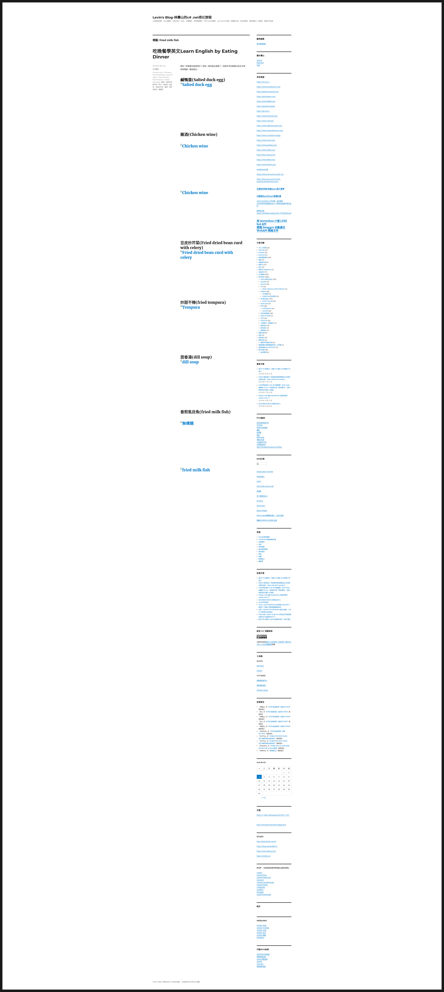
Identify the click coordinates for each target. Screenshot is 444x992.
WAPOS (259, 964)
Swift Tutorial (267, 301)
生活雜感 (156, 69)
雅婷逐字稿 (261, 211)
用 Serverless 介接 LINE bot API (272, 222)
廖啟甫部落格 (261, 688)
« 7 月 (264, 800)
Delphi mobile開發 (269, 296)
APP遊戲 (265, 294)
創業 (260, 260)
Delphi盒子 (261, 479)
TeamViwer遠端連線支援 (267, 542)
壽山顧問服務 (261, 44)
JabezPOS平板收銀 (263, 957)
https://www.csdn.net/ (265, 121)
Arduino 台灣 (261, 933)
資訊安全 (264, 328)
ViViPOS (260, 425)
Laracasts (260, 882)
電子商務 (262, 350)
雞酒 (166, 87)
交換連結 (262, 544)
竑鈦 (258, 435)
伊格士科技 (260, 440)
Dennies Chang (262, 693)
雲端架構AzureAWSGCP (267, 347)
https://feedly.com (263, 858)
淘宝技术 (262, 272)
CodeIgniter (266, 308)
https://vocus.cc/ (263, 82)
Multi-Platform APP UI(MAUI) (273, 289)
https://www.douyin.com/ (266, 165)
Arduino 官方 (261, 935)
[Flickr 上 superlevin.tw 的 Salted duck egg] (215, 104)
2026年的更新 (263, 605)
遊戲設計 (264, 330)
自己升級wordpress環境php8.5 (270, 404)
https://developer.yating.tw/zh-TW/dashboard (274, 213)
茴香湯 (165, 84)
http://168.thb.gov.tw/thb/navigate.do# (271, 827)
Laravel (265, 311)
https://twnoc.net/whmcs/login (269, 135)
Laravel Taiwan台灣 (264, 897)
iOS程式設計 (265, 299)
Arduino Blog (261, 928)
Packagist (260, 894)
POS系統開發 (265, 313)
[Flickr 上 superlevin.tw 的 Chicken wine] (215, 165)
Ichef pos (260, 966)
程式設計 (262, 277)
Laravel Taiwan (262, 887)
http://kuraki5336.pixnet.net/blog (269, 447)
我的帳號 (262, 554)
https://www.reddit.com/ (266, 150)
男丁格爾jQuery (262, 498)
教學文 (261, 265)
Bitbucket (260, 63)
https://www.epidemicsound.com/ (269, 126)
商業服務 (262, 549)
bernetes (262, 255)
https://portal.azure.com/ (266, 97)
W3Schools (261, 508)
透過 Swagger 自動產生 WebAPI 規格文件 (271, 229)
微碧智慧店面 (261, 959)
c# (261, 287)
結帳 (260, 556)
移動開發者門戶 (262, 683)
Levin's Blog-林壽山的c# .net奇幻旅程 (182, 17)
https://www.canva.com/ (266, 140)
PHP (262, 306)
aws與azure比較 (262, 169)
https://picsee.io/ (263, 111)
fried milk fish (164, 77)
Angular (263, 282)
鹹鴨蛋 (161, 89)
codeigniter (261, 890)
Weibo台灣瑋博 (262, 428)
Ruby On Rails (266, 316)
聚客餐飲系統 (261, 969)
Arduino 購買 (261, 938)
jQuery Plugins (262, 513)
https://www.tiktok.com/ (266, 160)
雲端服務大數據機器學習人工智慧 (270, 345)
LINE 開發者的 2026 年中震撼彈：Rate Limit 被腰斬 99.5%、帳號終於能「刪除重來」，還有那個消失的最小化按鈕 (274, 387)
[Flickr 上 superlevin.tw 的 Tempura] (215, 326)
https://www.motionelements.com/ (270, 131)
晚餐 (162, 82)
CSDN (259, 484)
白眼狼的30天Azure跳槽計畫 (269, 196)
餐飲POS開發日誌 (266, 342)
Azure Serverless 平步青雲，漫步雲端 (270, 201)
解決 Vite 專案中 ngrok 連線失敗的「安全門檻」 (275, 622)
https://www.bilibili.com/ (266, 101)
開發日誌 (262, 340)
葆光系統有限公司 (263, 423)
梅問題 (259, 493)
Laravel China (262, 877)
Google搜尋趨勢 (264, 539)
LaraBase (260, 892)
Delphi (263, 291)
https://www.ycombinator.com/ (268, 87)
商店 (260, 547)
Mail (258, 65)
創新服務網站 (263, 257)
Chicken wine (158, 72)
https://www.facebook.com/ (267, 116)
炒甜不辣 (169, 82)
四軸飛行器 (262, 262)
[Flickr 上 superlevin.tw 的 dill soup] (215, 381)
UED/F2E (264, 321)
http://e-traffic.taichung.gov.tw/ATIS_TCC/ (273, 817)
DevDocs (260, 503)
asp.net (263, 284)
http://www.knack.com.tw (266, 844)
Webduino (260, 940)
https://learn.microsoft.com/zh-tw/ (270, 174)
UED (262, 318)
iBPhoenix (260, 437)
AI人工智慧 (262, 248)
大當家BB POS (262, 442)
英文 (160, 84)
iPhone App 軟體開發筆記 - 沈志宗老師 (270, 518)
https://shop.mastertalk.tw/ (267, 849)
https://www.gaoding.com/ (267, 145)
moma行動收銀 (262, 961)
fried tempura (158, 80)
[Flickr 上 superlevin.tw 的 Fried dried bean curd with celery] (215, 272)
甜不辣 (155, 84)
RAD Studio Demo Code (265, 489)
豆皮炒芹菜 (159, 87)
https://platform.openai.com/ (268, 92)
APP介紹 (261, 250)
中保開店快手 (261, 445)
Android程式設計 (267, 279)
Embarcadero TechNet (265, 474)
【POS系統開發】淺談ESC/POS (279, 709)
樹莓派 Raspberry (265, 270)
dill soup (167, 72)
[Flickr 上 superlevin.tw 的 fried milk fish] (215, 497)
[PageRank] (274, 469)
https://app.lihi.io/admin (266, 106)
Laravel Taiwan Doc (264, 880)
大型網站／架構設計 (267, 323)
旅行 (260, 267)
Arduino (262, 253)
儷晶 (258, 430)
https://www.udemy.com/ (266, 854)
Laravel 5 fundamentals (265, 885)
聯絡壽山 (262, 561)
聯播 (260, 559)
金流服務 (264, 352)
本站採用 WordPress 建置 (191, 984)
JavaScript (264, 304)
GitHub (259, 60)
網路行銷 (262, 333)
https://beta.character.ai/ (266, 155)
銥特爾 (259, 433)
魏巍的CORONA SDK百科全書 (267, 523)
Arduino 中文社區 (263, 930)
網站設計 (264, 325)
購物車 (261, 564)
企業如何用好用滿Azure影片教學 (270, 189)
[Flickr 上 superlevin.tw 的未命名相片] (215, 442)
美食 (260, 335)
